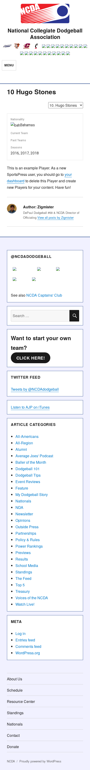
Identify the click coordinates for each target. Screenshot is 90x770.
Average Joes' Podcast (34, 455)
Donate (13, 746)
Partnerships (25, 533)
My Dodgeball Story (31, 494)
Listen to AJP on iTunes (30, 407)
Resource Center (21, 701)
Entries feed (25, 640)
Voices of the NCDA (31, 597)
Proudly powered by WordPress (40, 761)
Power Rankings (29, 546)
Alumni (21, 449)
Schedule (15, 690)
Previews (23, 552)
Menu (9, 65)
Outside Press (27, 526)
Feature (21, 488)
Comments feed (28, 646)
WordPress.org (27, 652)
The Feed (23, 578)
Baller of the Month (30, 462)
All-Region (24, 442)
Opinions (22, 520)
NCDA (11, 761)
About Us (14, 678)
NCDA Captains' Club (44, 295)
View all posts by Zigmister (55, 217)
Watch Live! (24, 604)
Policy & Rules (27, 539)
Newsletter (24, 513)
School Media (26, 565)
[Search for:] (40, 315)
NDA (19, 507)
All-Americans (27, 436)
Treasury (22, 591)
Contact (13, 735)
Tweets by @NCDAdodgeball (35, 389)
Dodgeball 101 (27, 468)
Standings (23, 572)
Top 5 (20, 584)
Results (21, 559)
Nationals (23, 501)
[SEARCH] (74, 316)
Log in (20, 633)
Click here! (30, 358)
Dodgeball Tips (28, 475)
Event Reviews (27, 481)
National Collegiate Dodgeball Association (45, 34)
